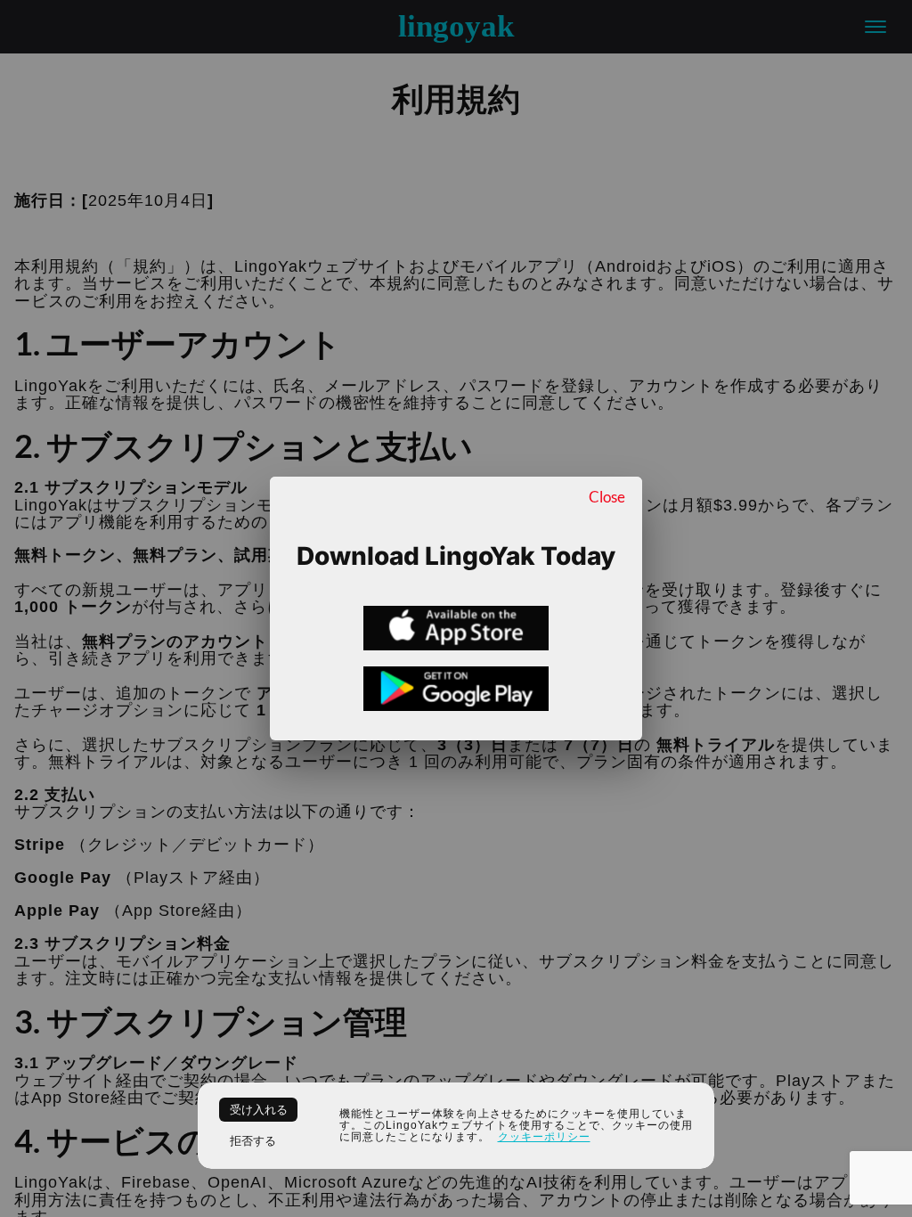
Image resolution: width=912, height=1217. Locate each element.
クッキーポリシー (544, 1137)
